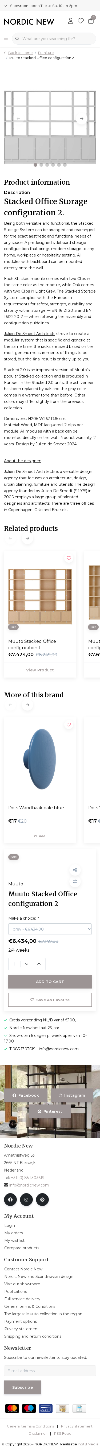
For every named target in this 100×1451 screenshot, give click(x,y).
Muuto (15, 883)
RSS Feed (62, 1433)
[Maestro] (29, 1408)
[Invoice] (79, 1408)
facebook (28, 1095)
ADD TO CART (50, 981)
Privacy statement (77, 1426)
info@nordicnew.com (29, 1185)
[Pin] (46, 1408)
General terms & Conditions (30, 1426)
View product (40, 670)
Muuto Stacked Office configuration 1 (32, 644)
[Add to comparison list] (75, 881)
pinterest (52, 1111)
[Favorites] (81, 21)
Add (42, 836)
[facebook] (10, 1199)
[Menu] (6, 39)
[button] (35, 165)
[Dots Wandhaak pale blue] (40, 759)
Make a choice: (23, 918)
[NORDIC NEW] (29, 21)
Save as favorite (53, 1000)
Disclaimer (38, 1433)
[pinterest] (42, 1199)
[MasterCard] (12, 1408)
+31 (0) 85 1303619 (28, 1177)
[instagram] (26, 1199)
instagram (74, 1095)
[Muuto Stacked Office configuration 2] (50, 117)
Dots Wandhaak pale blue (36, 807)
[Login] (71, 21)
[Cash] (62, 1408)
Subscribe (22, 1387)
